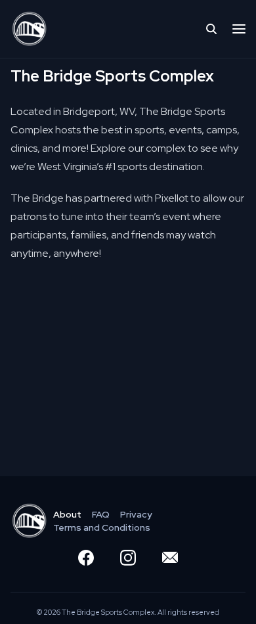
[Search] (211, 29)
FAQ (101, 514)
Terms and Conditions (101, 527)
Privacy (136, 514)
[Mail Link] (170, 558)
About (67, 514)
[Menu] (238, 28)
